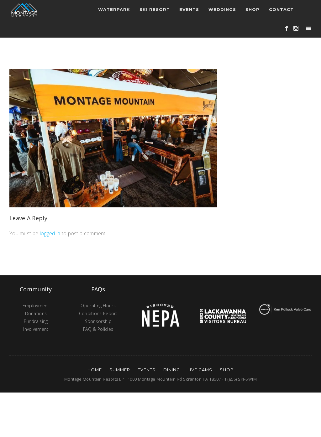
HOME (94, 369)
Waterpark (114, 9)
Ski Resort (154, 9)
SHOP (227, 369)
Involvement (35, 329)
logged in (50, 233)
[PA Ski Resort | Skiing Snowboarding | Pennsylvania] (24, 9)
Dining (171, 369)
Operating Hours (98, 306)
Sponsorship (98, 321)
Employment (36, 306)
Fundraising (36, 321)
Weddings (222, 9)
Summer (119, 369)
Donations (36, 313)
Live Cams (199, 369)
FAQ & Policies (98, 329)
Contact (281, 9)
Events (146, 369)
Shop (252, 9)
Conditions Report (98, 313)
